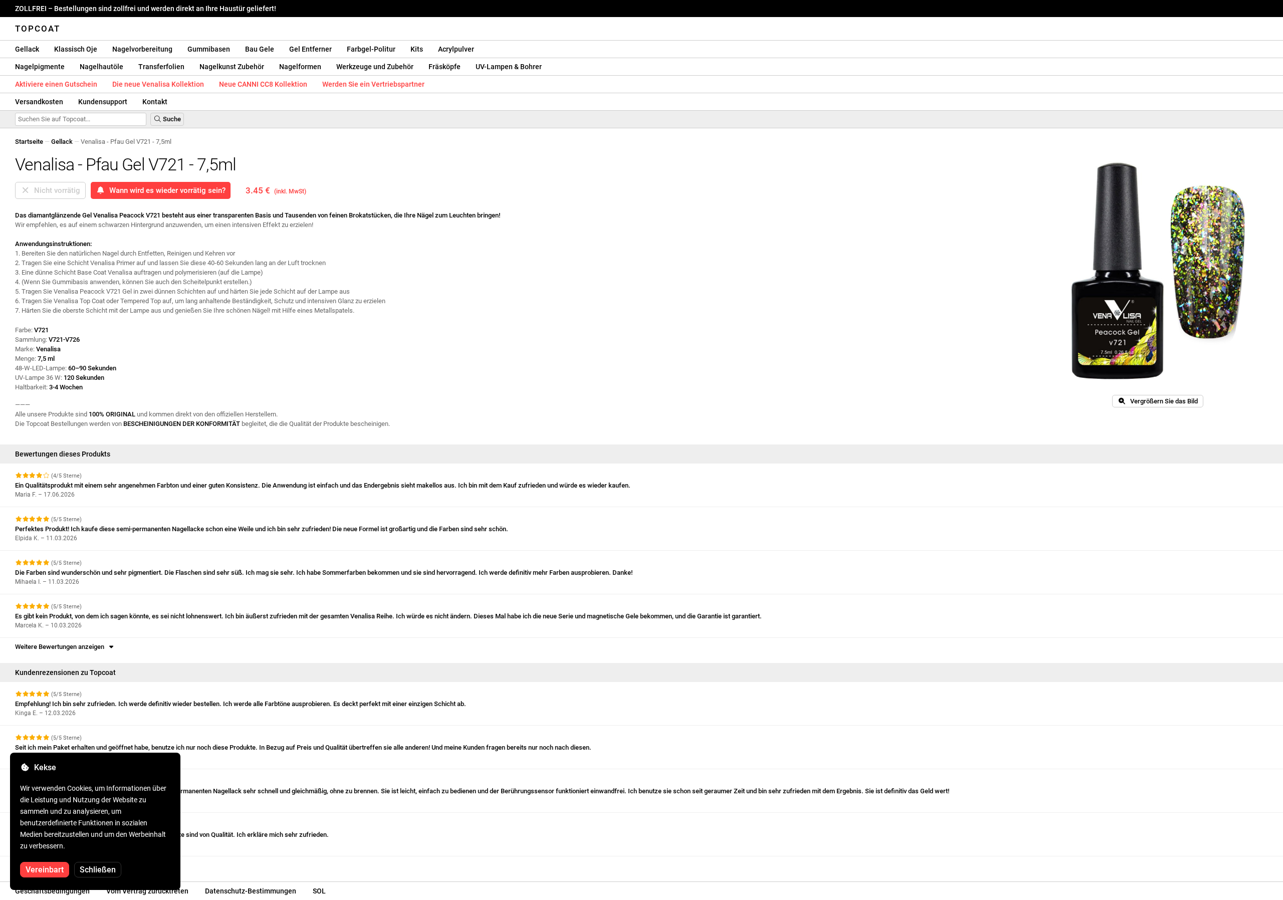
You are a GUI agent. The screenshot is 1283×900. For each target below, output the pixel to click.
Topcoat (37, 29)
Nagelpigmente (40, 67)
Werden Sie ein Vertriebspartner (373, 84)
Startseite (29, 141)
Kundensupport (102, 102)
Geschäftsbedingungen (52, 891)
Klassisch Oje (75, 49)
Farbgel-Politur (371, 49)
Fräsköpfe (445, 67)
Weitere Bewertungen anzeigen (61, 646)
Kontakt (154, 102)
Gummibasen (208, 49)
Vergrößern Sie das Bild (1162, 401)
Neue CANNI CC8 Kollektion (263, 84)
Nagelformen (300, 67)
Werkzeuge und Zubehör (374, 67)
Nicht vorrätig (55, 190)
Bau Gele (259, 49)
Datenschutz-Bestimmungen (250, 891)
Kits (416, 49)
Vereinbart (45, 869)
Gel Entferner (310, 49)
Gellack (27, 49)
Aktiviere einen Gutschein (56, 84)
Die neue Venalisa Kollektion (158, 84)
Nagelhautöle (101, 67)
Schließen (98, 869)
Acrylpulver (456, 49)
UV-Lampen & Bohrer (509, 67)
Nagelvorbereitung (142, 49)
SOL (319, 891)
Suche (171, 119)
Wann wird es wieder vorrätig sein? (165, 190)
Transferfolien (161, 67)
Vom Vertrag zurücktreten (147, 891)
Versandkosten (39, 102)
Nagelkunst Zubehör (231, 67)
